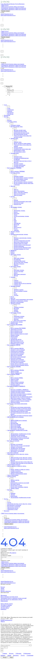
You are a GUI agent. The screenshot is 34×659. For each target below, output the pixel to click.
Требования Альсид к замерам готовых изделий (13, 598)
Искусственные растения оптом (9, 596)
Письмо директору (6, 591)
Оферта (3, 621)
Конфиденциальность (6, 620)
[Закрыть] (2, 83)
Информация (4, 601)
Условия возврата (5, 606)
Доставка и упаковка (6, 605)
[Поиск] (2, 25)
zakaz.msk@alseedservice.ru (8, 15)
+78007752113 (4, 5)
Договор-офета (5, 608)
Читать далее (17, 634)
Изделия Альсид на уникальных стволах (11, 599)
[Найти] (6, 647)
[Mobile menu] (2, 55)
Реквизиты (3, 609)
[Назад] (8, 88)
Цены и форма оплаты (7, 603)
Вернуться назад (5, 552)
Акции (2, 588)
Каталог (3, 587)
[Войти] (1, 27)
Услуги (2, 589)
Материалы (4, 595)
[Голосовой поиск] (3, 647)
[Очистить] (30, 645)
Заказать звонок (5, 11)
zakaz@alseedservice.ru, (7, 14)
